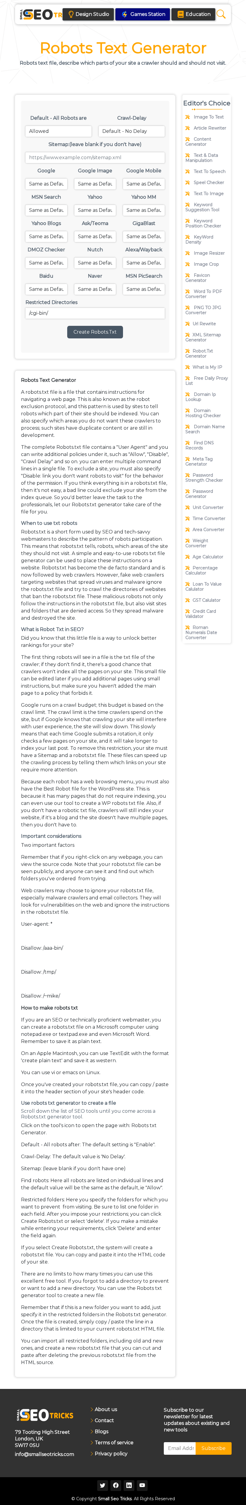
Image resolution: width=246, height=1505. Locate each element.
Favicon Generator (197, 278)
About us (106, 1409)
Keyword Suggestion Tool (202, 207)
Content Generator (198, 141)
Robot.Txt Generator (199, 353)
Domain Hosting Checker (203, 413)
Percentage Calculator (201, 570)
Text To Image (208, 193)
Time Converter (209, 518)
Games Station (147, 14)
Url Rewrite (204, 323)
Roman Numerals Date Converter (201, 632)
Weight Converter (196, 543)
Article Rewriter (209, 128)
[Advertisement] (206, 686)
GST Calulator (206, 600)
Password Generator (199, 494)
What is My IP (207, 367)
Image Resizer (209, 253)
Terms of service (114, 1442)
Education (198, 14)
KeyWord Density (199, 239)
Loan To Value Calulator (203, 586)
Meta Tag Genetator (199, 461)
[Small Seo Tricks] (49, 14)
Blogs (101, 1431)
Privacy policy (111, 1453)
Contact (104, 1420)
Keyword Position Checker (203, 223)
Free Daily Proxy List (206, 381)
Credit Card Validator (200, 614)
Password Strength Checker (204, 477)
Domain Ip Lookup (200, 397)
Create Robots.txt (95, 332)
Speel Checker (208, 182)
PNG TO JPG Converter (203, 310)
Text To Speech (209, 171)
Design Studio (92, 14)
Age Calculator (208, 557)
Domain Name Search (205, 429)
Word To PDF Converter (203, 294)
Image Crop (206, 264)
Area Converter (208, 529)
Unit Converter (208, 507)
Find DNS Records (199, 445)
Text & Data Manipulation (201, 158)
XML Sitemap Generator (203, 337)
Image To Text (208, 117)
